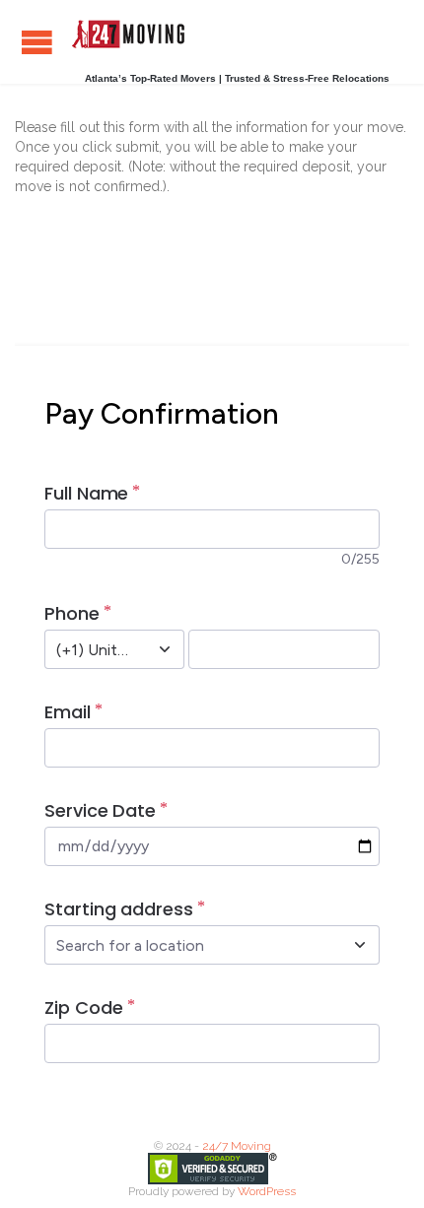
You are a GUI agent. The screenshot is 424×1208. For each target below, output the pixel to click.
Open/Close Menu (37, 42)
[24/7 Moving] (128, 34)
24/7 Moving (236, 1146)
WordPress (267, 1191)
